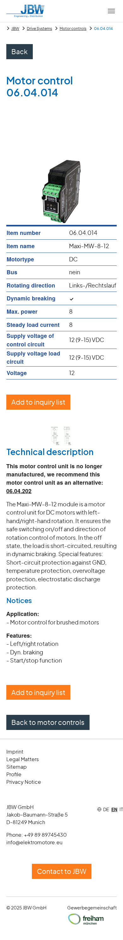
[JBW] (25, 11)
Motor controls (73, 28)
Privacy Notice (23, 781)
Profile (13, 774)
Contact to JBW (61, 871)
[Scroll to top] (108, 925)
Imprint (14, 751)
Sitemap (16, 766)
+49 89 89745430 (45, 834)
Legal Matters (22, 759)
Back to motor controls (48, 722)
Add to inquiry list (38, 402)
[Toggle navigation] (111, 11)
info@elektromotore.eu (34, 842)
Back (19, 51)
